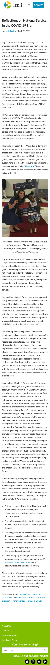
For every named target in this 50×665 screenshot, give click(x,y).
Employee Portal (9, 640)
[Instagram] (33, 661)
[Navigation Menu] (29, 5)
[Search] (45, 650)
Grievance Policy (9, 635)
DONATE (38, 5)
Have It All (30, 166)
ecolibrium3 (9, 31)
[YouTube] (39, 661)
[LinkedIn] (45, 661)
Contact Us (7, 630)
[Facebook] (27, 661)
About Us (6, 625)
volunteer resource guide (16, 562)
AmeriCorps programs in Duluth (27, 600)
